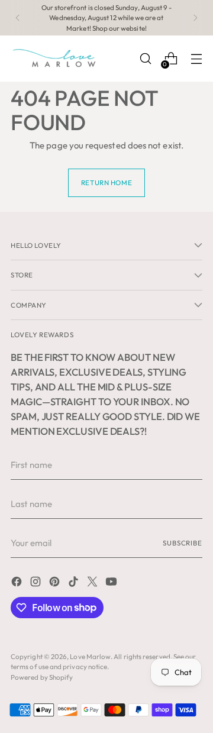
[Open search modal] (145, 59)
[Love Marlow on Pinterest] (56, 584)
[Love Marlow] (55, 58)
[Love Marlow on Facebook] (18, 584)
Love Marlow (90, 656)
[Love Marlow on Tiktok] (74, 584)
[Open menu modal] (196, 59)
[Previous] (18, 17)
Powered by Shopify (42, 677)
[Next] (195, 17)
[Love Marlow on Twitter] (93, 584)
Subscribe (182, 542)
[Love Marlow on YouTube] (112, 584)
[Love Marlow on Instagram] (37, 584)
